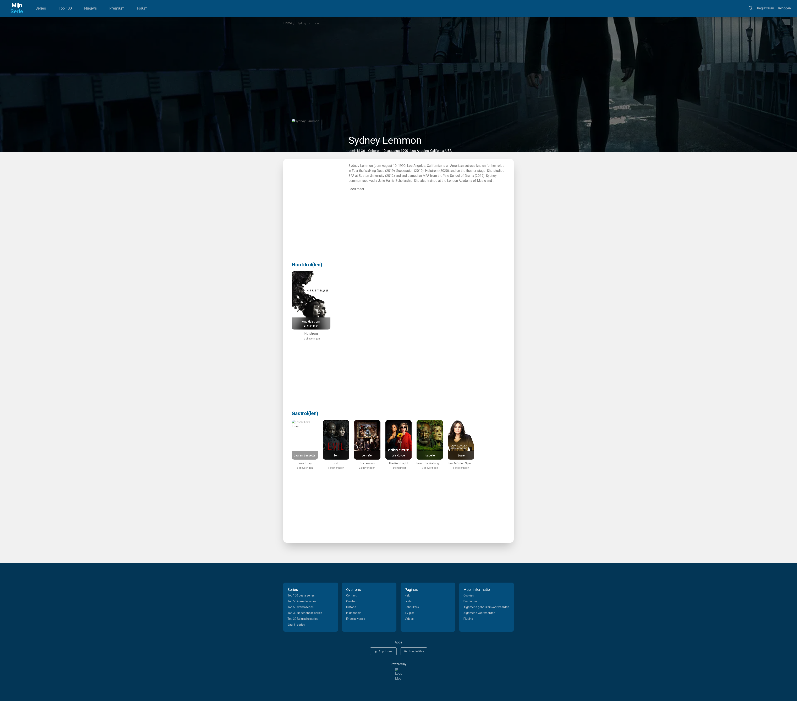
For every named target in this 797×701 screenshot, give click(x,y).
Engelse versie (355, 618)
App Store (385, 651)
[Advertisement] (398, 63)
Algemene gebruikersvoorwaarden (486, 607)
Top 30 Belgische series (302, 618)
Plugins (468, 618)
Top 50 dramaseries (300, 607)
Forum (142, 8)
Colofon (351, 601)
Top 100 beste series (301, 595)
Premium (117, 8)
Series (40, 8)
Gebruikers (412, 607)
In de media (353, 613)
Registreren (765, 8)
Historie (351, 607)
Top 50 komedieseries (301, 601)
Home (287, 23)
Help (408, 595)
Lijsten (409, 601)
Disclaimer (470, 601)
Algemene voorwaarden (479, 613)
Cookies (468, 595)
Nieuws (90, 8)
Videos (409, 618)
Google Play (416, 651)
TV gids (409, 613)
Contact (351, 595)
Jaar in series (296, 624)
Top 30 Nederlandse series (304, 613)
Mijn (16, 8)
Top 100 (65, 8)
